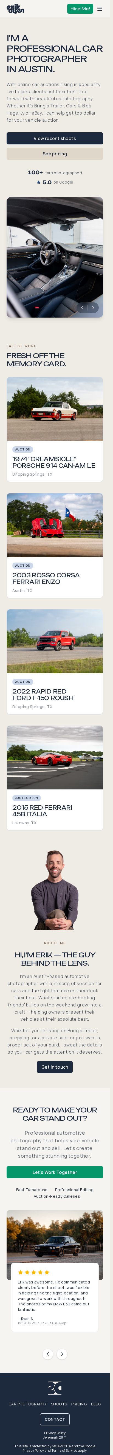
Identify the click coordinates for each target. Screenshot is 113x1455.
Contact (55, 1419)
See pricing (55, 154)
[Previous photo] (82, 307)
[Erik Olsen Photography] (15, 9)
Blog (96, 1403)
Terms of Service (64, 1450)
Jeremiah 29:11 (55, 1437)
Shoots (59, 1403)
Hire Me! (80, 8)
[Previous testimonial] (47, 1354)
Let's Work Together (55, 1172)
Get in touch (54, 1067)
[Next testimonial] (61, 1354)
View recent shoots (55, 138)
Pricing (79, 1403)
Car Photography (28, 1403)
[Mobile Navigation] (100, 8)
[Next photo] (93, 307)
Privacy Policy (55, 1433)
